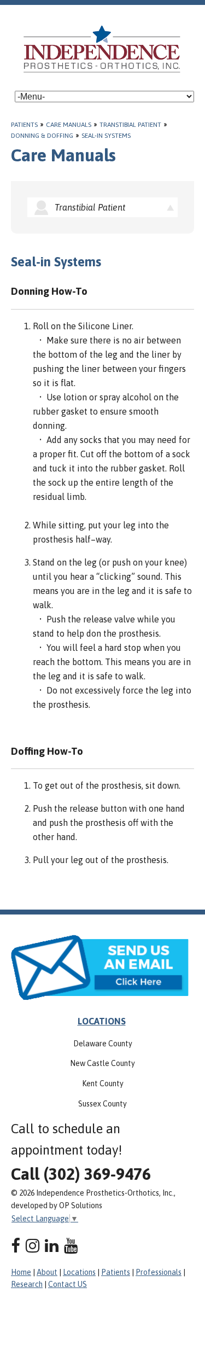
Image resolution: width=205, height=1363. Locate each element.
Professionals (158, 1272)
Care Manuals (68, 125)
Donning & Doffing (42, 135)
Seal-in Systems (106, 135)
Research (27, 1284)
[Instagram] (32, 1246)
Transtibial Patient (130, 125)
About (47, 1272)
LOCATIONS (102, 1021)
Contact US (67, 1284)
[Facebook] (15, 1246)
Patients (24, 125)
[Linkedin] (51, 1246)
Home (21, 1272)
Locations (79, 1272)
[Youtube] (71, 1246)
